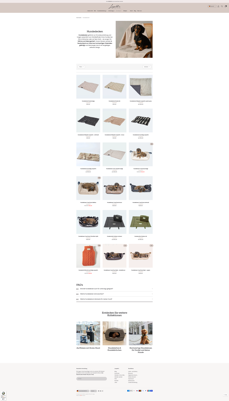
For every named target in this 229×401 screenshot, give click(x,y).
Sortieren (146, 66)
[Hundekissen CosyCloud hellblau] (88, 188)
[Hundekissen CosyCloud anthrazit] (141, 188)
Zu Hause (118, 10)
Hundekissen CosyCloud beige (140, 168)
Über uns (139, 10)
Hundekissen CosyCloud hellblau (88, 202)
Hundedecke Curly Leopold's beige (114, 168)
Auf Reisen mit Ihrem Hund (88, 348)
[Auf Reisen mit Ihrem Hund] (88, 333)
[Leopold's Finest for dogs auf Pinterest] (100, 391)
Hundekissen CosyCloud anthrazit (141, 202)
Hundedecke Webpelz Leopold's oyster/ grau (141, 101)
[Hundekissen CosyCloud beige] (141, 154)
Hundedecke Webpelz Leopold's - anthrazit (88, 134)
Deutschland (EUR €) (83, 390)
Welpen (125, 10)
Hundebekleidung (101, 10)
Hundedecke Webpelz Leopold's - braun (114, 134)
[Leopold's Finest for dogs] (114, 6)
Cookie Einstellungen (133, 382)
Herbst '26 (90, 10)
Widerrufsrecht (132, 377)
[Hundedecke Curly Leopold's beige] (114, 154)
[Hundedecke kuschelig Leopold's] (141, 120)
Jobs (115, 382)
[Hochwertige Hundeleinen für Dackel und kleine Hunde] (141, 333)
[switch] (3, 399)
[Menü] (227, 396)
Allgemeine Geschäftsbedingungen (136, 375)
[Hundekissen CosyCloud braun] (114, 188)
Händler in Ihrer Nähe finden (121, 375)
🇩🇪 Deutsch (211, 6)
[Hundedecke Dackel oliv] (114, 87)
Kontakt (116, 380)
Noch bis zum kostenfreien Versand (114, 1)
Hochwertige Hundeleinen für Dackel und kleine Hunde (141, 350)
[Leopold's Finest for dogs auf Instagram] (102, 391)
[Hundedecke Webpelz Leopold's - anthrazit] (88, 120)
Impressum (131, 378)
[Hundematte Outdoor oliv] (141, 222)
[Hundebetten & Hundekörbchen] (114, 333)
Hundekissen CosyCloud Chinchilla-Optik (88, 236)
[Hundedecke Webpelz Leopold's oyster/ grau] (141, 87)
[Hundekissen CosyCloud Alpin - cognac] (141, 256)
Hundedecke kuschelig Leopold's (141, 134)
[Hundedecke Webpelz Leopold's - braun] (114, 120)
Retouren (130, 373)
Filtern (80, 66)
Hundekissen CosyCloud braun (114, 202)
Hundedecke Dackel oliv (114, 101)
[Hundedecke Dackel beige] (88, 87)
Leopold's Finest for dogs (90, 394)
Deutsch (92, 390)
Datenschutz (131, 380)
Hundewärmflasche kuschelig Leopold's (88, 270)
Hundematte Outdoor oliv (140, 236)
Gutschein (116, 373)
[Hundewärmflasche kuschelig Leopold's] (88, 256)
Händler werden (118, 377)
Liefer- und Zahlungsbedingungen (136, 371)
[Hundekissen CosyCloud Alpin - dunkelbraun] (114, 256)
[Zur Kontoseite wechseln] (218, 6)
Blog (135, 10)
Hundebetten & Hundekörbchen (114, 349)
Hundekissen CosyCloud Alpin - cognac (140, 270)
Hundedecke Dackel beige (88, 101)
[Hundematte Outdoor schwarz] (114, 222)
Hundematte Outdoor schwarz (114, 236)
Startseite (78, 17)
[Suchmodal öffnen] (222, 6)
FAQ (115, 378)
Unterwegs (111, 10)
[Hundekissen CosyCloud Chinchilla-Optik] (88, 222)
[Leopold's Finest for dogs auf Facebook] (98, 391)
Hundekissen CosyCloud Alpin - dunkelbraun (114, 270)
